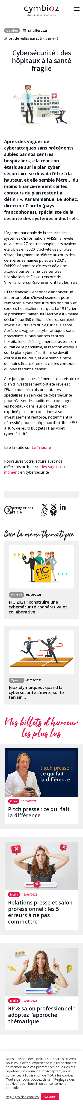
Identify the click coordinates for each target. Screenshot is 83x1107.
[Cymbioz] (41, 10)
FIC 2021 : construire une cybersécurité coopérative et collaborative (38, 607)
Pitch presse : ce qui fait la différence (39, 812)
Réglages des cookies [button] (22, 1097)
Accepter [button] (50, 1096)
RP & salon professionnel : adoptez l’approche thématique (41, 1015)
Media (14, 894)
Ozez (13, 801)
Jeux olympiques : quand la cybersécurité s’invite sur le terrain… (36, 692)
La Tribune (41, 447)
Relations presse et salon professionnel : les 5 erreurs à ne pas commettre (40, 912)
